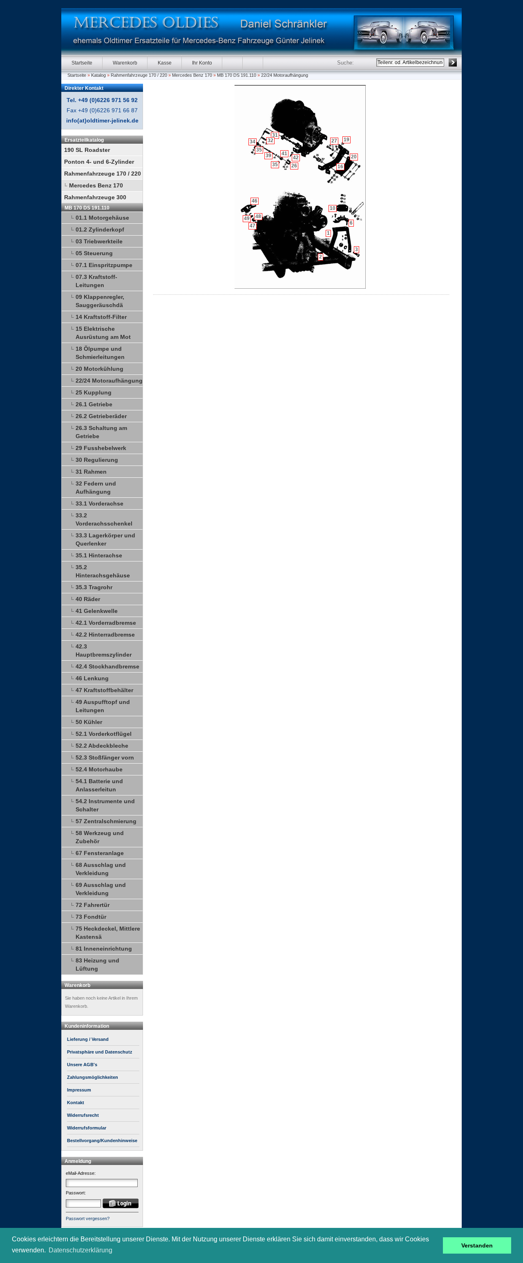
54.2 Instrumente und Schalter (105, 805)
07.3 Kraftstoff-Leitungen (96, 281)
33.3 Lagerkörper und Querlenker (105, 539)
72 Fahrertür (93, 905)
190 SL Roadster (87, 150)
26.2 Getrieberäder (101, 416)
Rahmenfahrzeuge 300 (95, 197)
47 (252, 226)
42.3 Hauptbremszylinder (104, 650)
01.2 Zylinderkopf (100, 229)
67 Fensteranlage (100, 853)
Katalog (98, 75)
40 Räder (88, 599)
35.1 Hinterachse (99, 555)
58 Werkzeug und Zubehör (100, 837)
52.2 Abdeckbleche (102, 745)
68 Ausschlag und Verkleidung (101, 869)
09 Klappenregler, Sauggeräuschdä (100, 301)
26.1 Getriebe (94, 404)
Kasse (165, 63)
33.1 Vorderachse (99, 503)
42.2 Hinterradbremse (105, 634)
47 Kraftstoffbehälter (104, 690)
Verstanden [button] (477, 1245)
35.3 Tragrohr (94, 587)
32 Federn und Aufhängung (96, 487)
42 (296, 157)
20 (354, 157)
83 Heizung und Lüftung (97, 964)
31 (275, 135)
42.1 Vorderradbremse (106, 622)
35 (259, 150)
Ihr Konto (202, 63)
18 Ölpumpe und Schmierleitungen (100, 352)
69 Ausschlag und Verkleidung (101, 889)
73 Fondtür (91, 916)
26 (294, 166)
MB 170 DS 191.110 (236, 75)
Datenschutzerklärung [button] (80, 1250)
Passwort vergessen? (88, 1218)
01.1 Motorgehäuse (102, 217)
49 (247, 218)
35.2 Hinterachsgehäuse (103, 571)
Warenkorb (125, 63)
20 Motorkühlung (99, 368)
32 (270, 140)
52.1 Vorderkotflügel (104, 734)
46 (254, 201)
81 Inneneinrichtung (104, 948)
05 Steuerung (94, 253)
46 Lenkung (92, 678)
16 (340, 166)
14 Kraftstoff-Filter (101, 317)
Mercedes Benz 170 (192, 75)
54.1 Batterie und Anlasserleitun (99, 785)
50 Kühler (89, 722)
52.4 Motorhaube (99, 769)
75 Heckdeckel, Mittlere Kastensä (108, 932)
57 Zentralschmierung (106, 821)
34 (252, 142)
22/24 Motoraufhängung (284, 75)
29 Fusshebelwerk (101, 448)
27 (334, 141)
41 (284, 153)
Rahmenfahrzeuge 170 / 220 (139, 75)
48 (258, 216)
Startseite (82, 63)
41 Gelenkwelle (97, 611)
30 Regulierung (97, 460)
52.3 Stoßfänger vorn (105, 757)
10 (332, 208)
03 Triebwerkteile (99, 241)
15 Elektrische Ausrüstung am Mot (103, 332)
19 (346, 140)
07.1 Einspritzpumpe (104, 265)
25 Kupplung (94, 392)
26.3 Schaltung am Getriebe (101, 432)
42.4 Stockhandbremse (107, 666)
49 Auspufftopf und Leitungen (103, 706)
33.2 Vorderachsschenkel (104, 519)
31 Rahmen (91, 471)
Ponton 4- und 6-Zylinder (99, 161)
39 (268, 155)
